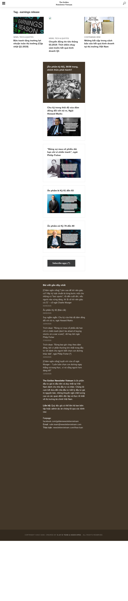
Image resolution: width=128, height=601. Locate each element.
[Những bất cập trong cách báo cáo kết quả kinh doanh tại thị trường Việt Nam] (99, 25)
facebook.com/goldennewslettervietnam (61, 421)
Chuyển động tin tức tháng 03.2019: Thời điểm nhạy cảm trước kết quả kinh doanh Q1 (63, 46)
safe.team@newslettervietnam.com (65, 424)
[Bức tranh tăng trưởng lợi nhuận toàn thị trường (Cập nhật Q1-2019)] (28, 25)
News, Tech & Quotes (23, 37)
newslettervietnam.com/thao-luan (68, 428)
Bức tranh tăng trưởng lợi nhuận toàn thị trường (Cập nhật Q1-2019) (28, 43)
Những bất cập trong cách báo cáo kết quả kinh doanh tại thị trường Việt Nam (99, 43)
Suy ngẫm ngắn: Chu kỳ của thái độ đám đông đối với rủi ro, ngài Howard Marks (64, 319)
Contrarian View (92, 37)
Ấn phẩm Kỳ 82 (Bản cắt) (54, 310)
